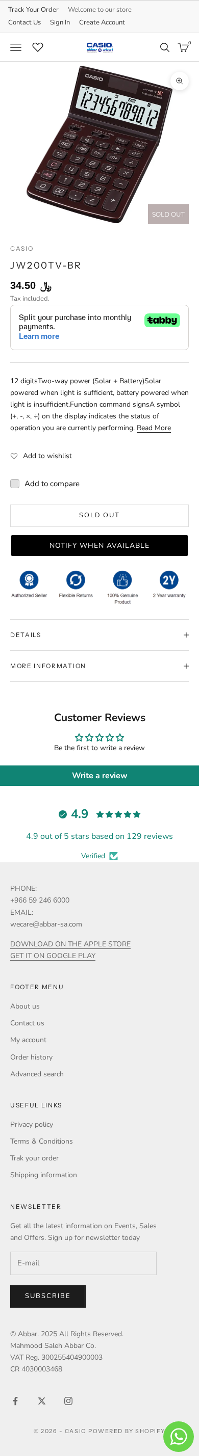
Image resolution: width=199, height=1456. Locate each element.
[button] (99, 545)
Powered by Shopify (126, 1431)
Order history (31, 1057)
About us (25, 1006)
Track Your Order (33, 9)
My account (28, 1040)
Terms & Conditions (41, 1141)
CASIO (21, 248)
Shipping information (43, 1175)
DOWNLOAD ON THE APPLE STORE (70, 944)
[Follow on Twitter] (42, 1401)
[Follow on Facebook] (15, 1401)
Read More (154, 428)
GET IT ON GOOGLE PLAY (52, 956)
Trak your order (34, 1158)
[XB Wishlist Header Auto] (38, 46)
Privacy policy (31, 1124)
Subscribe (48, 1296)
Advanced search (37, 1074)
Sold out (99, 515)
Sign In (60, 22)
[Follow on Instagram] (68, 1401)
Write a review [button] (100, 775)
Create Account (102, 22)
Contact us (27, 1023)
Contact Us (24, 22)
